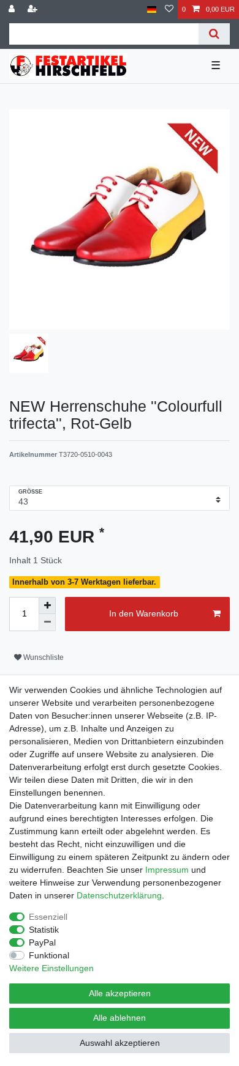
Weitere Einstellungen (51, 968)
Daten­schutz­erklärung (119, 895)
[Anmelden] (12, 9)
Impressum (167, 870)
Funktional (49, 955)
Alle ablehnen (119, 1018)
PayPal (42, 942)
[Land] (152, 9)
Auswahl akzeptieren (120, 1043)
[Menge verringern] (47, 622)
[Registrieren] (33, 9)
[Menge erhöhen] (47, 605)
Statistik (44, 930)
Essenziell (48, 917)
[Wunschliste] (169, 9)
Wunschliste (42, 657)
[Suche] (214, 34)
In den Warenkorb (143, 613)
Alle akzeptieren (120, 993)
